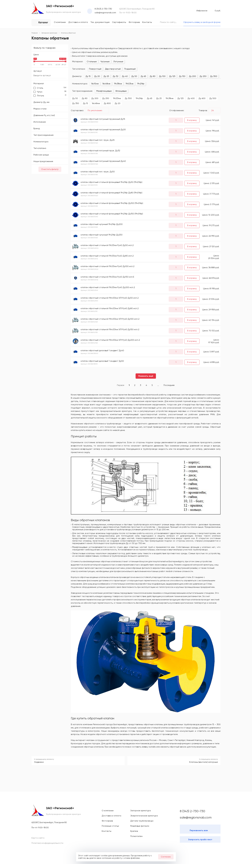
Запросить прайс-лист (200, 839)
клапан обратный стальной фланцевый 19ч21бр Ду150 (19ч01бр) (112, 213)
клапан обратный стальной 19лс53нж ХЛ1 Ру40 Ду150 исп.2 (110, 329)
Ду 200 (192, 76)
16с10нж (95, 83)
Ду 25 (106, 76)
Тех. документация (99, 22)
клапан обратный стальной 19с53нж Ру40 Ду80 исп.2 (107, 256)
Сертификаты (119, 22)
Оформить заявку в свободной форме (201, 22)
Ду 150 (182, 76)
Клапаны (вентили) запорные (203, 762)
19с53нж (129, 83)
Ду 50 (134, 76)
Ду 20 (97, 76)
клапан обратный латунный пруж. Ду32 (100, 150)
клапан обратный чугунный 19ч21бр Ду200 (102, 224)
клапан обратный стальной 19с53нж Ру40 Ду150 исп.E (107, 277)
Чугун (51, 91)
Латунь (51, 95)
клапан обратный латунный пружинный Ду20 (103, 129)
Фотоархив (134, 22)
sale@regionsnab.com (105, 12)
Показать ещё (145, 376)
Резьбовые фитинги (139, 826)
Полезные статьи (110, 826)
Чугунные (105, 61)
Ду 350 (75, 103)
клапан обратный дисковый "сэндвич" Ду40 (102, 350)
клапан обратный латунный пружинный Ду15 (103, 119)
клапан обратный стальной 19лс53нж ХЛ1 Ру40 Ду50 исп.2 (110, 298)
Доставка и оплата (78, 22)
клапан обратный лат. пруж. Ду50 (98, 171)
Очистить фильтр (50, 169)
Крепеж (134, 831)
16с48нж (106, 83)
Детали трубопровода (141, 821)
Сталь (51, 88)
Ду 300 (213, 76)
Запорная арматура (140, 810)
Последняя (169, 385)
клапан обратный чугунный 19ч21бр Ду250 (101, 234)
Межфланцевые (104, 91)
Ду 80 (152, 76)
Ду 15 (88, 76)
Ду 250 (203, 76)
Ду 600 (202, 98)
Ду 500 (212, 98)
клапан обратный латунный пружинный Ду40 (103, 161)
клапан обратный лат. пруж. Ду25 (98, 140)
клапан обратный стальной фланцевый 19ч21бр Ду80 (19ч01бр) (111, 192)
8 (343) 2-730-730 (103, 8)
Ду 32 (115, 76)
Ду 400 (191, 98)
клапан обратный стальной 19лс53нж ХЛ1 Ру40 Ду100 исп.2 (110, 319)
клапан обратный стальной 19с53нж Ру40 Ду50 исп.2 (107, 245)
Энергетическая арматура (144, 815)
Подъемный (130, 69)
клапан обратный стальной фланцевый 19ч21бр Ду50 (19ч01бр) (111, 182)
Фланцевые (121, 91)
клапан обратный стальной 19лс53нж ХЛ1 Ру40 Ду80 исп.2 (110, 308)
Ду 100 (162, 76)
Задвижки (39, 762)
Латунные (118, 61)
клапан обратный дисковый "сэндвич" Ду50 (102, 361)
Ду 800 (107, 103)
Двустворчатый (113, 69)
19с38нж (118, 83)
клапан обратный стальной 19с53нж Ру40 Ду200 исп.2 (108, 287)
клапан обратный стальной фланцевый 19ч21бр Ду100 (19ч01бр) (112, 203)
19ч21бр (140, 83)
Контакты (147, 22)
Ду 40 (125, 76)
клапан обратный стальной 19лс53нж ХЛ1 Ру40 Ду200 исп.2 (110, 340)
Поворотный (95, 69)
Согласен (166, 856)
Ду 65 (143, 76)
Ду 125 (172, 76)
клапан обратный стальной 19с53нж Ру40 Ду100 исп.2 (107, 266)
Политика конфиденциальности (47, 843)
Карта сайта (38, 838)
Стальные (92, 61)
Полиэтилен (136, 836)
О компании (60, 22)
